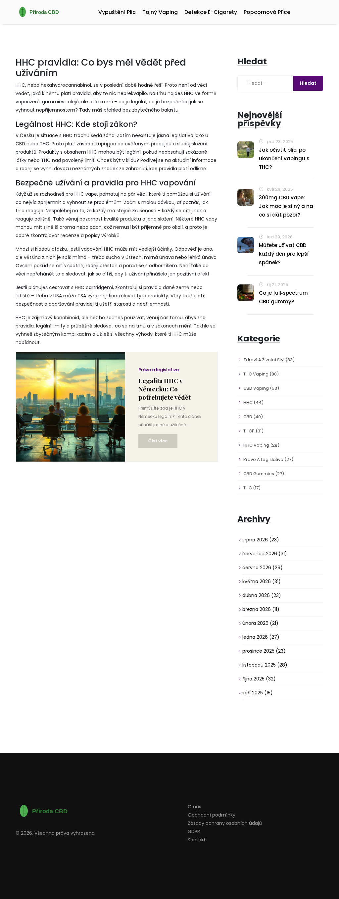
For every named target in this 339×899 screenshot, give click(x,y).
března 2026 (260, 609)
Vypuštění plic (117, 12)
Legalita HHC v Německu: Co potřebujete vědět (164, 388)
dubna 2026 (261, 595)
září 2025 (257, 692)
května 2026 (261, 581)
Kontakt (197, 839)
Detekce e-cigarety (210, 12)
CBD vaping (261, 388)
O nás (194, 806)
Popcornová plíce (267, 12)
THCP (253, 431)
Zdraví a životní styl (269, 360)
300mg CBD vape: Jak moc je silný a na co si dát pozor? (286, 206)
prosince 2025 (264, 651)
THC (252, 488)
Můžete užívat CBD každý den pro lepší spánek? (284, 254)
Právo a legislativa (158, 370)
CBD (253, 417)
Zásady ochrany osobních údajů (225, 823)
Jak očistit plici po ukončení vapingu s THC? (284, 158)
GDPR (194, 831)
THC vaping (261, 374)
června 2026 (262, 567)
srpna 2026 (260, 539)
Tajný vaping (160, 12)
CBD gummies (263, 474)
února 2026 (260, 623)
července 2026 (264, 553)
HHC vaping (261, 445)
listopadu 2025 (264, 665)
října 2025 (259, 678)
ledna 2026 (260, 637)
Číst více (158, 441)
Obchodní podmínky (211, 815)
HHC (253, 402)
